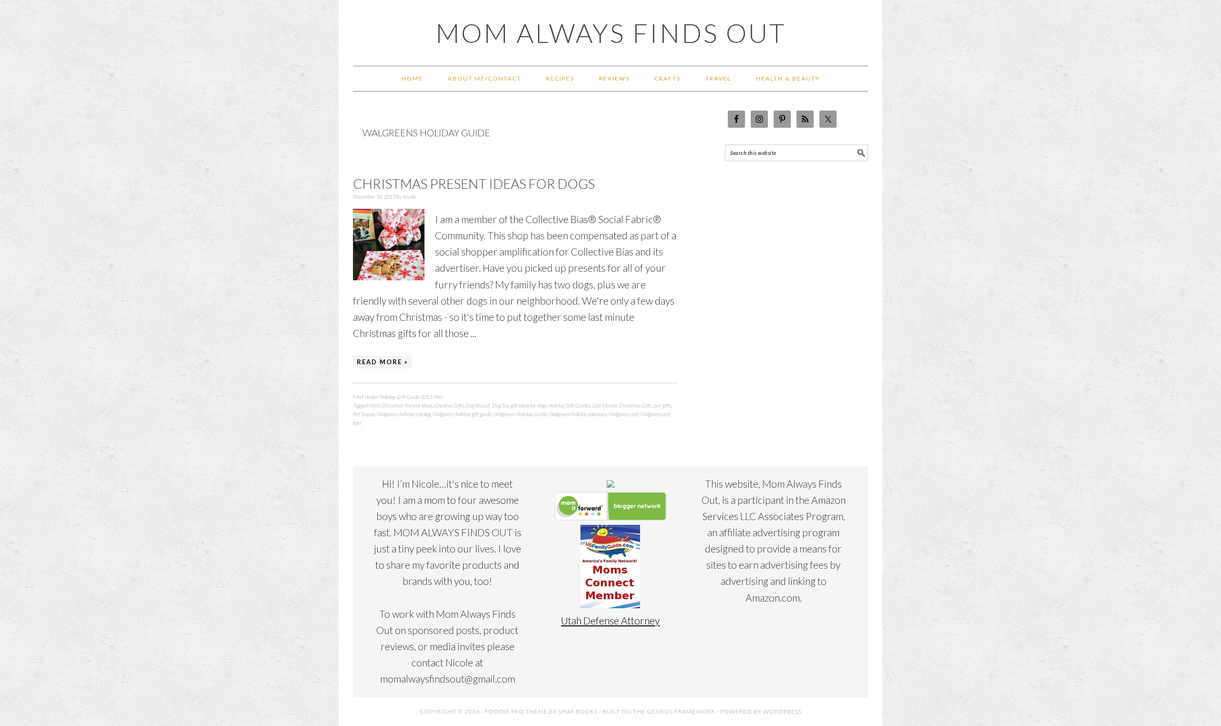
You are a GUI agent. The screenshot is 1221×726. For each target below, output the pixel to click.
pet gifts (662, 405)
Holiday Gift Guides (569, 405)
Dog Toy (500, 405)
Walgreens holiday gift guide (462, 414)
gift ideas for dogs (528, 405)
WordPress (782, 711)
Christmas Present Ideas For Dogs (474, 183)
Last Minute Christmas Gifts (622, 405)
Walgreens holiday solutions (578, 414)
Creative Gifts (449, 405)
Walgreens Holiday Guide (520, 414)
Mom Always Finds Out (610, 33)
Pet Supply (364, 414)
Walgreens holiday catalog (404, 414)
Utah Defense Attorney (610, 620)
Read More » (382, 362)
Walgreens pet (624, 414)
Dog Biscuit (478, 405)
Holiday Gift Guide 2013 (406, 397)
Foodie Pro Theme (516, 711)
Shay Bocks (578, 711)
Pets (438, 397)
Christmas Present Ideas (407, 405)
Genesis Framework (681, 711)
